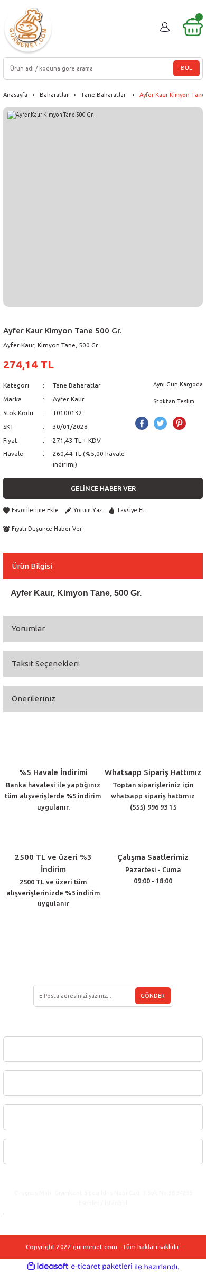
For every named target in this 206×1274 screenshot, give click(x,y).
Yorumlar (28, 628)
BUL (186, 68)
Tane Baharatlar (77, 385)
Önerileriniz (33, 698)
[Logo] (28, 29)
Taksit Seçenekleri (45, 663)
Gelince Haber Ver (103, 488)
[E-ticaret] (102, 1266)
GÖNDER (153, 995)
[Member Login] (164, 27)
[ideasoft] (47, 1266)
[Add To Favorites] (31, 510)
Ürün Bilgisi (32, 565)
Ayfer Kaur (69, 399)
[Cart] (193, 27)
